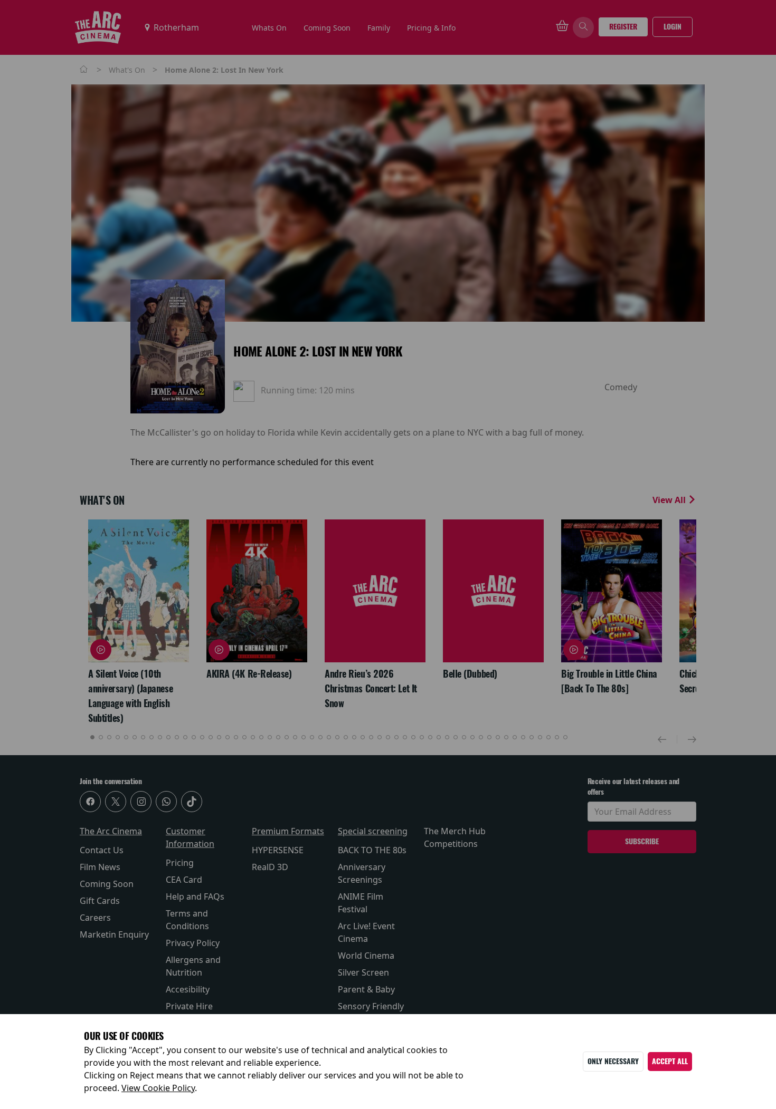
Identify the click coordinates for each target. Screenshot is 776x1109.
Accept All (670, 1061)
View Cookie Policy (158, 1088)
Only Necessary (613, 1061)
